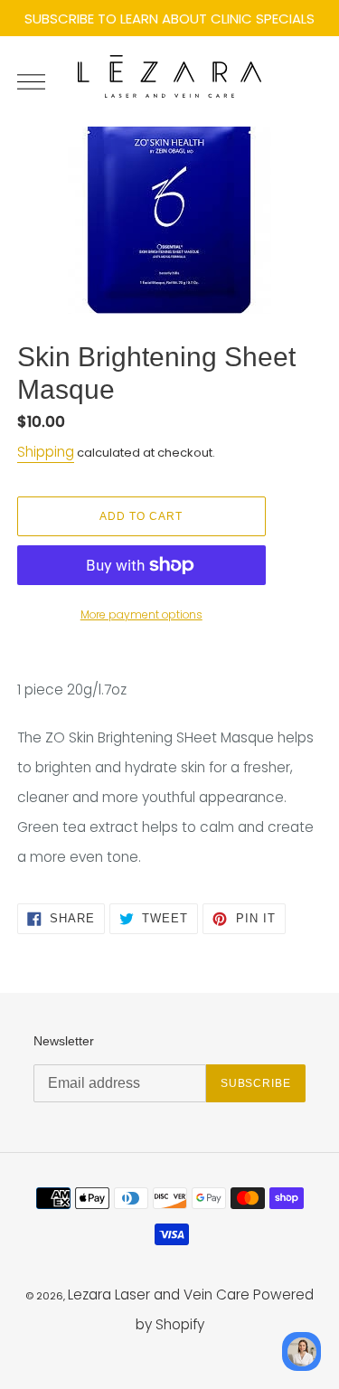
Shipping (45, 451)
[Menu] (38, 81)
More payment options (141, 614)
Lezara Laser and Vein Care (159, 1294)
